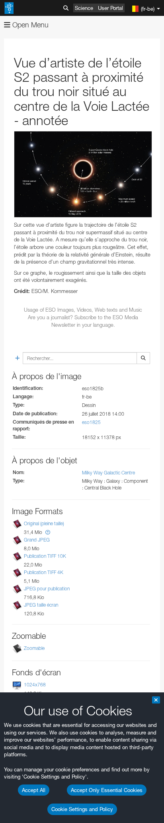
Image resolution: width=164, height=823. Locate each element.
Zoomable (34, 648)
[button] (47, 532)
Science (84, 8)
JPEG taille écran (41, 605)
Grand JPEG (37, 540)
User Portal (110, 8)
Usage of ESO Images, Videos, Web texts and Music (83, 309)
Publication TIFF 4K (43, 572)
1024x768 (35, 685)
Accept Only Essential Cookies (107, 790)
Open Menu (29, 25)
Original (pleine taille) (44, 523)
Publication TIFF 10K (45, 556)
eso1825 (91, 422)
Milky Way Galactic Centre (108, 473)
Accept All (33, 790)
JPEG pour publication (47, 589)
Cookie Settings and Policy (82, 809)
